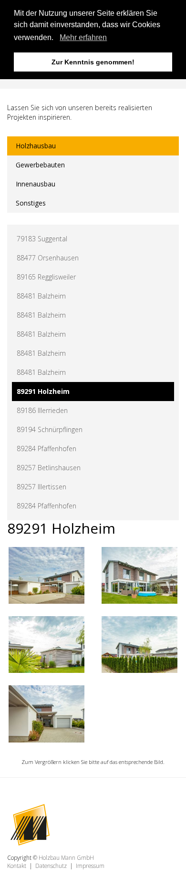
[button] (56, 38)
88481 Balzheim (41, 295)
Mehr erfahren (83, 37)
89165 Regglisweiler (46, 276)
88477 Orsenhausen (48, 257)
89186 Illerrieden (42, 410)
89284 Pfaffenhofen (46, 448)
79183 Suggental (42, 238)
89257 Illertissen (41, 486)
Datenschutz (51, 865)
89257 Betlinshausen (49, 467)
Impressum (90, 865)
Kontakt (16, 865)
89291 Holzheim (43, 391)
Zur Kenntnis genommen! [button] (93, 62)
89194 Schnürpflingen (50, 429)
